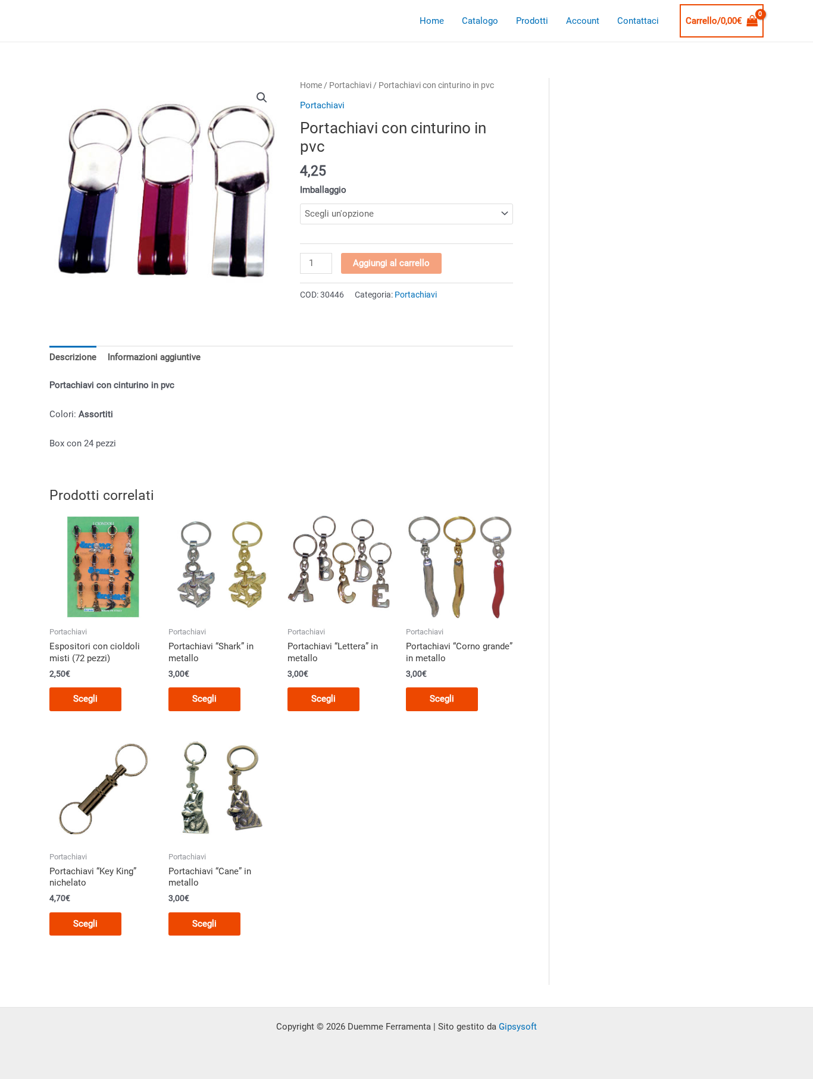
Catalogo (480, 20)
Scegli (85, 698)
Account (582, 20)
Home (432, 20)
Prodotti (532, 20)
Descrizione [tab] (72, 357)
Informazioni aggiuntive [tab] (154, 357)
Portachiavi (350, 85)
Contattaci (638, 20)
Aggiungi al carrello (391, 263)
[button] (262, 97)
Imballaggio (323, 189)
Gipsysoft (518, 1026)
